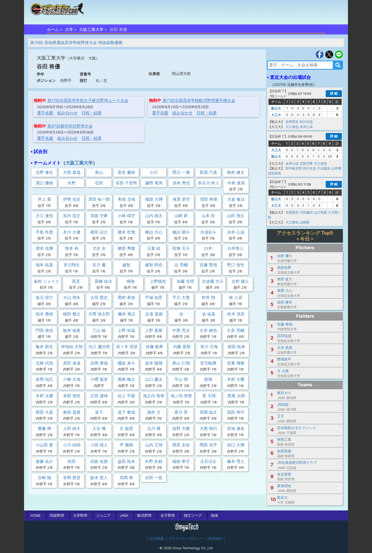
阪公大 (276, 108)
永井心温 (306, 127)
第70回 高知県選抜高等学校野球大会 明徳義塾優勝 (76, 42)
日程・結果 (91, 112)
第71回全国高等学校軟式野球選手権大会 (198, 100)
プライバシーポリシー (186, 539)
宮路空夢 (306, 163)
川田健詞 (306, 212)
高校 (57, 515)
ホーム (53, 29)
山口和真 (320, 212)
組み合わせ (67, 112)
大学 (69, 29)
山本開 (336, 168)
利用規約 (215, 539)
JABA (124, 515)
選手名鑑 (45, 112)
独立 (193, 515)
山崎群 (304, 222)
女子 (168, 515)
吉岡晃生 (292, 122)
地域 (214, 515)
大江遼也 (292, 127)
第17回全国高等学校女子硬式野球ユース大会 (87, 100)
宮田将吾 (274, 173)
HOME (36, 515)
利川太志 (306, 122)
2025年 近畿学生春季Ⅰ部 (293, 84)
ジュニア (103, 515)
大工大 (276, 115)
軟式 (144, 515)
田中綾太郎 (293, 168)
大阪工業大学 (91, 29)
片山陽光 (323, 168)
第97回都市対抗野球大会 (70, 125)
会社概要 (157, 539)
